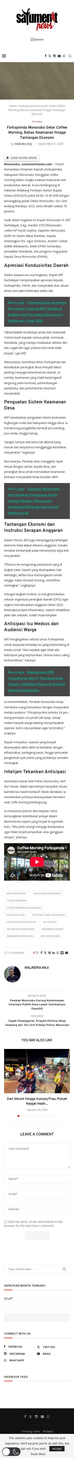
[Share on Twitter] (45, 953)
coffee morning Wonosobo (24, 907)
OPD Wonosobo (50, 936)
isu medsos (50, 921)
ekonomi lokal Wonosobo (48, 914)
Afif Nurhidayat (16, 893)
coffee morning (17, 900)
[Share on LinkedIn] (53, 953)
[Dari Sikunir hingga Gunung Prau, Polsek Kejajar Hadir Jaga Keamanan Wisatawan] (37, 1071)
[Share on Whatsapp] (58, 953)
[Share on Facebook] (41, 953)
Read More (38, 1454)
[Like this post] (37, 953)
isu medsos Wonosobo (21, 929)
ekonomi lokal (16, 914)
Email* (8, 1298)
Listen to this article (23, 158)
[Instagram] (54, 56)
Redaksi (48, 1431)
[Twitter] (49, 56)
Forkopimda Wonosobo (21, 921)
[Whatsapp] (64, 56)
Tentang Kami (30, 1431)
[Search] (70, 56)
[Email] (59, 56)
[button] (7, 1082)
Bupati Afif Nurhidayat (47, 893)
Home (13, 106)
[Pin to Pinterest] (49, 953)
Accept (56, 1449)
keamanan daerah (52, 929)
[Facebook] (45, 56)
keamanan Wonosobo (20, 936)
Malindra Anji (23, 144)
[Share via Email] (66, 953)
